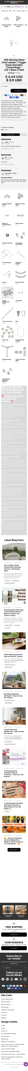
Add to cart (20, 90)
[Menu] (1, 6)
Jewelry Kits (4, 11)
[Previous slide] (1, 2)
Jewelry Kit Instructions (7, 1010)
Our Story (4, 1015)
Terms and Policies (14, 1067)
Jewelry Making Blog (7, 999)
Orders (3, 1028)
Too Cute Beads (11, 1064)
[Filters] (21, 134)
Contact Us (4, 1012)
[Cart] (26, 6)
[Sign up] (24, 967)
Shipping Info (14, 934)
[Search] (4, 6)
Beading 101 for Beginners (8, 1041)
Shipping (3, 1018)
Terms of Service (6, 1004)
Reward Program (5, 1001)
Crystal (18, 11)
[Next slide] (26, 2)
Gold (14, 11)
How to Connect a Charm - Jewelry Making (13, 1054)
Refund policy (5, 1007)
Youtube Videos (5, 1036)
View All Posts (13, 849)
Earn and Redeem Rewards (8, 1033)
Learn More (14, 948)
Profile (3, 1025)
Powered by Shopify (19, 1064)
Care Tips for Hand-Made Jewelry (10, 1051)
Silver (10, 11)
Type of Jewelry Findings (8, 1049)
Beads (23, 11)
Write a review (10, 134)
